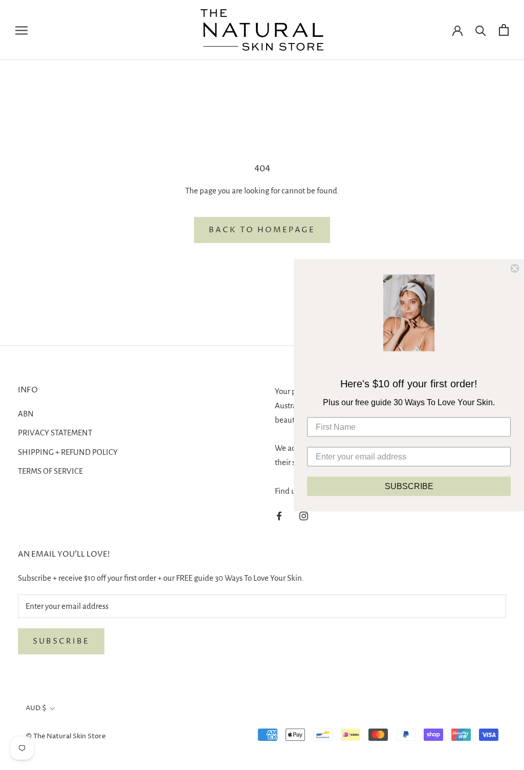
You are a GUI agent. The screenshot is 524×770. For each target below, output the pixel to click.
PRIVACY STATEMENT (55, 432)
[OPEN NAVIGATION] (21, 30)
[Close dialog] (515, 268)
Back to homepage (262, 230)
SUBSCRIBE (409, 485)
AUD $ (36, 708)
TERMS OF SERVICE (50, 471)
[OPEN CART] (504, 30)
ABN (26, 413)
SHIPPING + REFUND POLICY (68, 452)
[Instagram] (303, 516)
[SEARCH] (480, 30)
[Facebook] (279, 516)
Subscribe (61, 641)
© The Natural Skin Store (65, 736)
